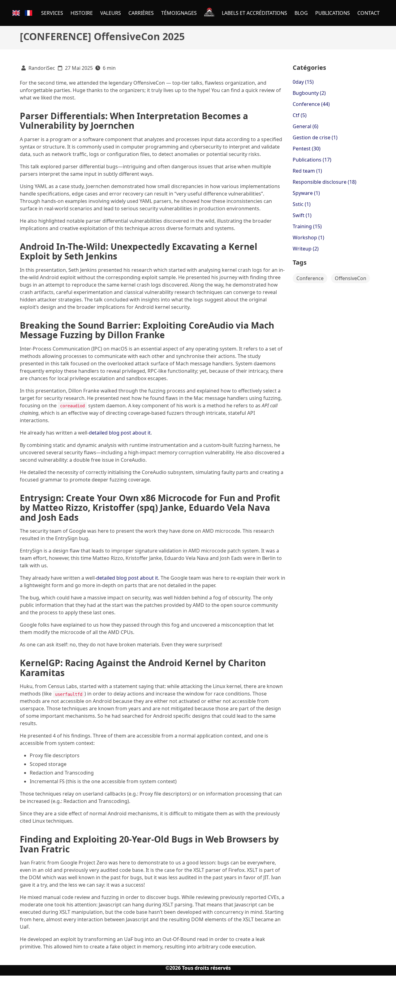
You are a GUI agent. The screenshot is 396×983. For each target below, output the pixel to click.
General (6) (305, 126)
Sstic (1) (302, 204)
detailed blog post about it (120, 432)
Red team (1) (307, 170)
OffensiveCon (350, 278)
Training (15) (307, 226)
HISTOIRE (82, 13)
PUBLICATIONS (332, 13)
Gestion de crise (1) (315, 137)
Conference (310, 278)
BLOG (301, 13)
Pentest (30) (307, 148)
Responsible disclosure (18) (324, 182)
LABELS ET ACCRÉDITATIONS (254, 13)
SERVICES (52, 13)
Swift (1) (302, 215)
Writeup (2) (306, 248)
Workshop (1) (308, 237)
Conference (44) (311, 104)
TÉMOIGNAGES (179, 13)
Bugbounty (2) (309, 93)
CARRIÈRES (141, 13)
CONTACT (368, 13)
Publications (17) (312, 159)
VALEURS (110, 13)
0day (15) (303, 81)
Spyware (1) (306, 193)
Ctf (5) (300, 115)
